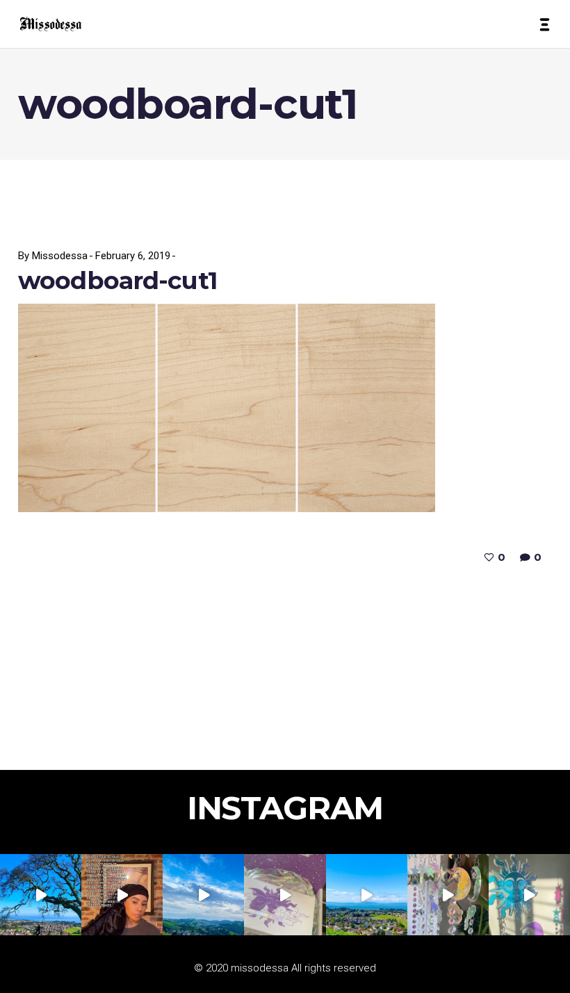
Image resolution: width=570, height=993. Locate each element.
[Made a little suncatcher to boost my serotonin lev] (529, 894)
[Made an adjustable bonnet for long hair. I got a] (122, 894)
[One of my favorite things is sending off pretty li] (284, 894)
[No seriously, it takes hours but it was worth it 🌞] (448, 894)
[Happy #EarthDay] (366, 894)
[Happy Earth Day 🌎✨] (40, 894)
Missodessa (60, 255)
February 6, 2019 (132, 255)
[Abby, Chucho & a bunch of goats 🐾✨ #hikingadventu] (203, 894)
